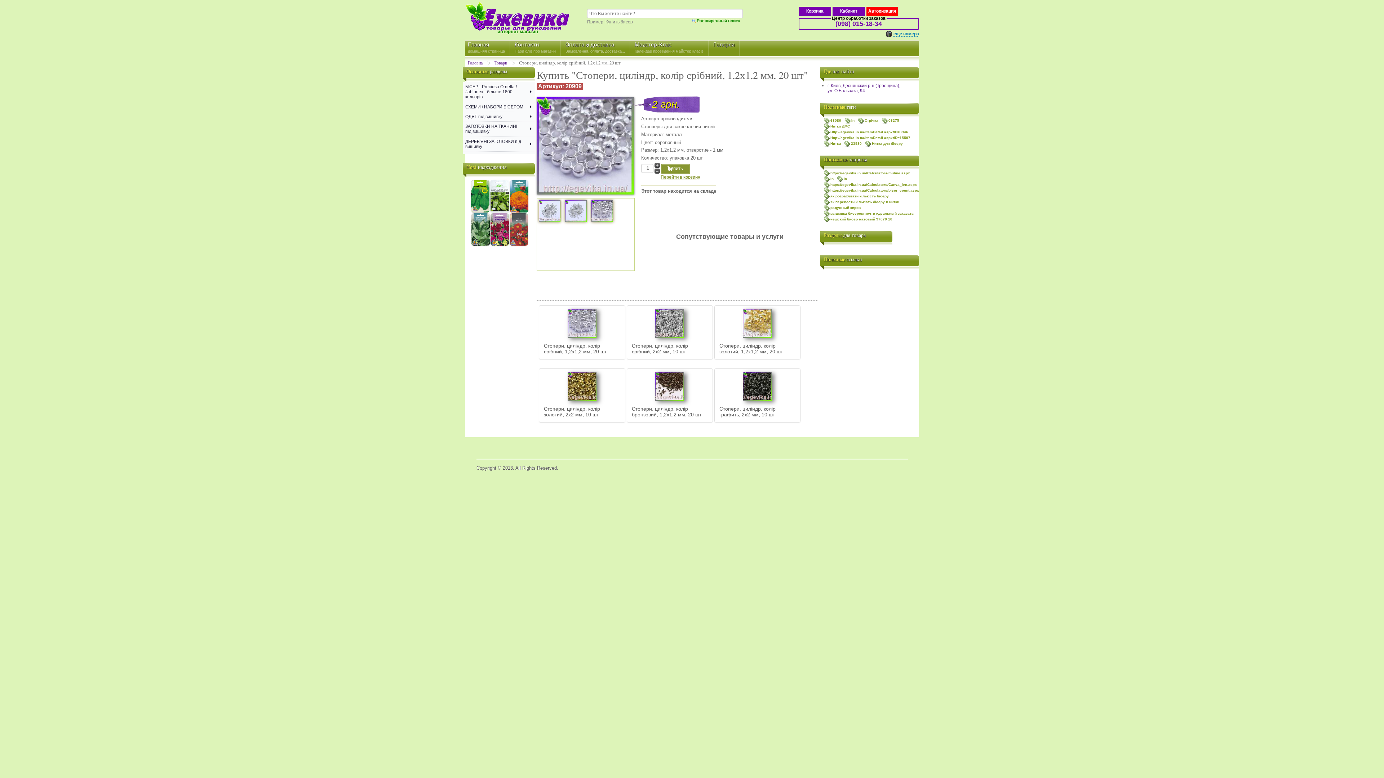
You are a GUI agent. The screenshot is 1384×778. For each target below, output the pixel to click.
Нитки (835, 144)
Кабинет (848, 11)
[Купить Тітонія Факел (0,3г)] (518, 244)
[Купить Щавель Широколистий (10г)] (480, 211)
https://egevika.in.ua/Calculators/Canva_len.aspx (873, 185)
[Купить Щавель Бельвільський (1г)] (499, 211)
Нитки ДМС (840, 126)
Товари (500, 63)
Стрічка (871, 120)
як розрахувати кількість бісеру (859, 196)
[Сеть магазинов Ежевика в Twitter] (827, 292)
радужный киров (845, 208)
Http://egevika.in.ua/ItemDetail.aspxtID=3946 (869, 132)
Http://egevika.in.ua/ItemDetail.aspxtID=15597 (870, 138)
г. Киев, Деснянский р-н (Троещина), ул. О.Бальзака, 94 (864, 88)
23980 (856, 144)
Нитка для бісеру (887, 144)
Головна (475, 63)
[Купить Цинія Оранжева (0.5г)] (519, 211)
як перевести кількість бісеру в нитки (864, 202)
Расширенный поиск (718, 20)
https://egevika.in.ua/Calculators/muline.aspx (870, 173)
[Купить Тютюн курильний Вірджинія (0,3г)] (480, 244)
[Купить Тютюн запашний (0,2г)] (499, 244)
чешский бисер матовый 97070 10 (861, 219)
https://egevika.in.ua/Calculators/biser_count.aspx (874, 190)
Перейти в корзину (680, 177)
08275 (893, 120)
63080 (835, 120)
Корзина (815, 11)
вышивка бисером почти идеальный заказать (872, 213)
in (832, 179)
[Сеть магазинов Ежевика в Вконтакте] (827, 277)
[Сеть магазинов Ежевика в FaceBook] (827, 306)
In (853, 120)
